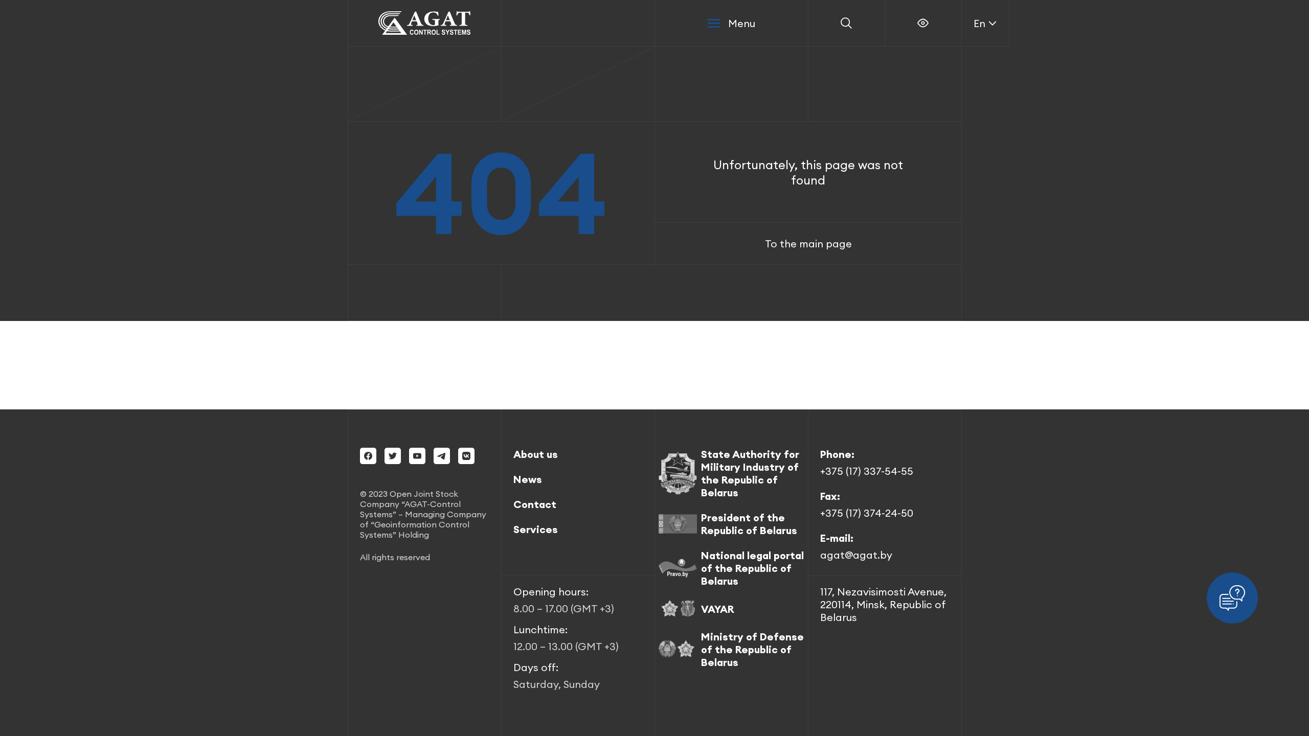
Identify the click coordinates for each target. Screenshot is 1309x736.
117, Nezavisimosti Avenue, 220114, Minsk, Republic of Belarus (883, 604)
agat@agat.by (856, 554)
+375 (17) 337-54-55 (866, 471)
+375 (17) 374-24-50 (866, 513)
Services (535, 529)
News (527, 479)
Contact (534, 504)
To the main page (808, 243)
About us (535, 454)
